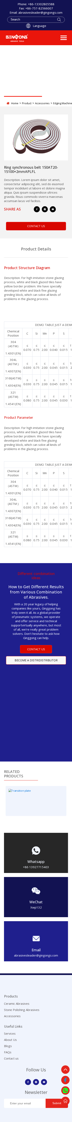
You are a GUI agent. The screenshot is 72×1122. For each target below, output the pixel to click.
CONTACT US (36, 226)
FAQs (7, 1052)
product (26, 103)
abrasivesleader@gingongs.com (40, 12)
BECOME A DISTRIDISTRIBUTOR (36, 660)
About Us (10, 1040)
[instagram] (45, 209)
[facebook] (37, 209)
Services (10, 1033)
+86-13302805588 (41, 4)
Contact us (11, 1058)
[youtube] (53, 209)
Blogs (8, 1046)
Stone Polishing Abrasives (21, 1010)
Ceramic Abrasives (16, 1004)
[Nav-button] (63, 37)
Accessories (42, 103)
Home (14, 103)
